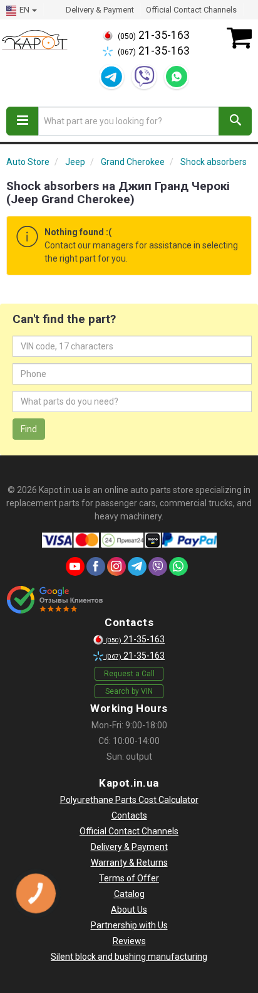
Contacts (129, 815)
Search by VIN (129, 691)
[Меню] (22, 121)
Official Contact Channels (191, 9)
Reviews (129, 941)
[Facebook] (95, 566)
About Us (129, 910)
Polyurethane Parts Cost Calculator (129, 800)
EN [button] (24, 9)
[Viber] (144, 76)
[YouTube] (75, 566)
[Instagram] (116, 566)
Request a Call (129, 673)
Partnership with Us (129, 925)
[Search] (235, 121)
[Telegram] (111, 76)
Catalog (129, 894)
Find (29, 429)
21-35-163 (154, 35)
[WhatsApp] (176, 76)
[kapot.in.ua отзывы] (54, 599)
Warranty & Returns (129, 863)
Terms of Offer (129, 878)
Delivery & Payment (100, 9)
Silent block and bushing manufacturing (129, 957)
